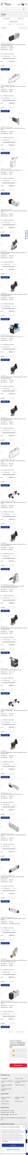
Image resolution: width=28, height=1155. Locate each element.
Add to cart (5, 69)
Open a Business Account (6, 1098)
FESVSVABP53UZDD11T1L (6, 209)
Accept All (13, 1145)
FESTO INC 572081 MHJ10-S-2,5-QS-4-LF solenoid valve (13, 129)
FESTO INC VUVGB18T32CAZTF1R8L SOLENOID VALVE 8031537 (13, 919)
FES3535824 (4, 959)
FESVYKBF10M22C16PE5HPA (7, 585)
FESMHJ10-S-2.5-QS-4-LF (7, 127)
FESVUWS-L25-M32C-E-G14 (8, 1001)
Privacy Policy (5, 1141)
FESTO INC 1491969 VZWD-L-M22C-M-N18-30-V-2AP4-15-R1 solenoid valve (14, 295)
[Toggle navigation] (2, 4)
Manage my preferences (13, 1149)
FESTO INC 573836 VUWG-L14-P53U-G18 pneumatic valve (13, 835)
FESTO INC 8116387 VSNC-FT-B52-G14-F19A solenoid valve (13, 503)
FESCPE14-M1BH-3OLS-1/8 (7, 459)
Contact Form (5, 1103)
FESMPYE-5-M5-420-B (6, 43)
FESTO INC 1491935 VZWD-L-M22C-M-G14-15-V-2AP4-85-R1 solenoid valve (14, 377)
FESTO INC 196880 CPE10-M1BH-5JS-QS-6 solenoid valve (13, 87)
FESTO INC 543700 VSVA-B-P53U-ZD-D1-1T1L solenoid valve (14, 211)
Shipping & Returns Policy (6, 1085)
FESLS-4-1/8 (4, 668)
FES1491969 (3, 293)
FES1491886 (4, 751)
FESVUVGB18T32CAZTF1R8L (7, 917)
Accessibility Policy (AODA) (6, 1089)
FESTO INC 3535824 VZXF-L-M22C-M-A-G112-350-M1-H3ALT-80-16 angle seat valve (14, 961)
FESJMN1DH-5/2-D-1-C (6, 335)
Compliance (4, 1078)
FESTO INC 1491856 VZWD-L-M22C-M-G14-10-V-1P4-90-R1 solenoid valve (13, 419)
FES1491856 (3, 417)
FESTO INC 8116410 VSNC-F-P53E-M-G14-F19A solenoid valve (14, 711)
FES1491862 (3, 543)
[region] (13, 1139)
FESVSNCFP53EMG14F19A (7, 709)
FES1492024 (4, 626)
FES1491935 (3, 375)
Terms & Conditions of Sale (7, 1081)
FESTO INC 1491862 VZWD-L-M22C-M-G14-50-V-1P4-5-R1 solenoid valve (13, 545)
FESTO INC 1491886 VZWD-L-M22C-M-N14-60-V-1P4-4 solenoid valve (14, 753)
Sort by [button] (20, 18)
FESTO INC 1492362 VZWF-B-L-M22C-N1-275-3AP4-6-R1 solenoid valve (14, 253)
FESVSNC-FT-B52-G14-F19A (8, 501)
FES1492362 (4, 251)
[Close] (24, 1127)
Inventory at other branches (9, 58)
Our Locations (5, 1101)
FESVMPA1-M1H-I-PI (5, 793)
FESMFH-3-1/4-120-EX (6, 169)
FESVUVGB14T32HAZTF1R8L (7, 875)
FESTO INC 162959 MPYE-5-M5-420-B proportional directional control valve (13, 45)
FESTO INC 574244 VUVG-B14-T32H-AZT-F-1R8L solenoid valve (12, 877)
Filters (7, 18)
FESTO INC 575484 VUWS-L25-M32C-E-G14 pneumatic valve (14, 1003)
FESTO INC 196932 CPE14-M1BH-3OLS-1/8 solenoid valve (13, 461)
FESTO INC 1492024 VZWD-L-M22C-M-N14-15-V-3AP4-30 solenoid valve (14, 628)
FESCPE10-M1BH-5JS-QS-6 (7, 85)
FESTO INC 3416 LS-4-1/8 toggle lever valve (11, 669)
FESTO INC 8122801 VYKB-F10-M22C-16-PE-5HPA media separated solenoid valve (12, 587)
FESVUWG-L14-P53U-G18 (7, 833)
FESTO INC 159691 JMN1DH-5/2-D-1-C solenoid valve (13, 336)
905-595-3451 (14, 1114)
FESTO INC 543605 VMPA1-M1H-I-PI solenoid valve (13, 794)
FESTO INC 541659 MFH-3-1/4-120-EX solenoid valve (13, 170)
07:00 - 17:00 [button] (23, 3)
